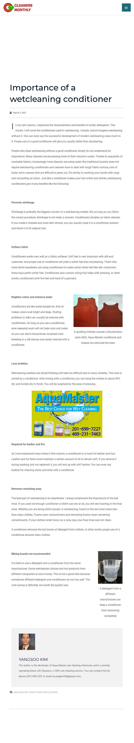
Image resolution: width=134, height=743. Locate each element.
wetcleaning (50, 692)
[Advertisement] (67, 39)
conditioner (35, 692)
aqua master (21, 692)
